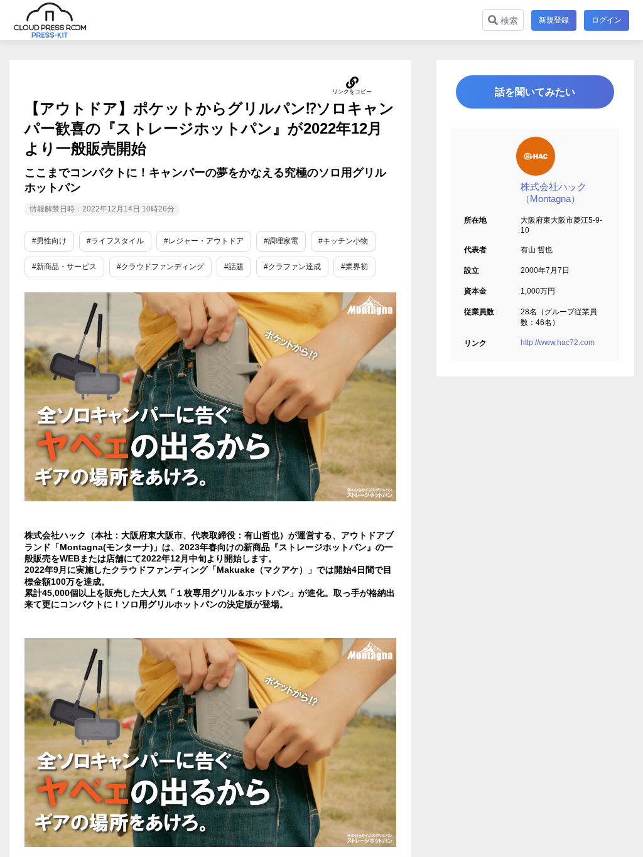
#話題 (234, 266)
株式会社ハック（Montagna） (553, 192)
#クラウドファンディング (160, 266)
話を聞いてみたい (535, 92)
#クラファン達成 (292, 266)
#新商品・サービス (64, 266)
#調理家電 (281, 241)
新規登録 (554, 20)
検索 (508, 21)
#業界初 (354, 266)
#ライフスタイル (115, 241)
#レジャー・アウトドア (204, 241)
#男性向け (49, 241)
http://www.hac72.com (558, 342)
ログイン (607, 20)
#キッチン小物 (343, 241)
